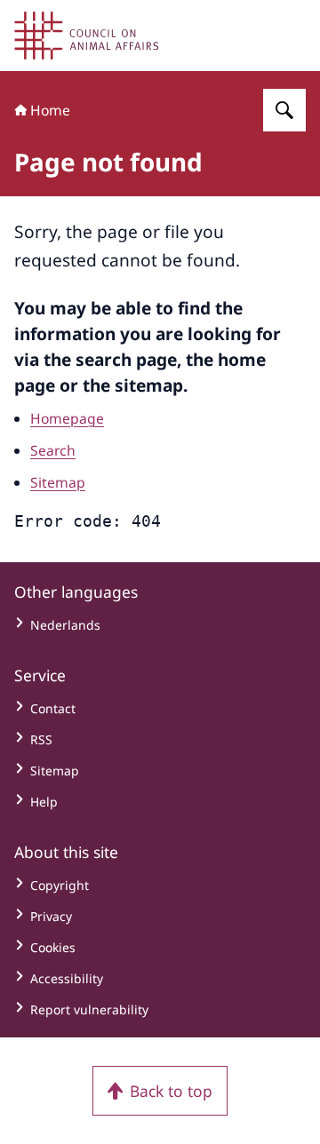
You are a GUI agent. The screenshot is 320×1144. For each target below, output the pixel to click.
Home (50, 110)
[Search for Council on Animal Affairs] (284, 110)
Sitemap (57, 482)
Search (53, 450)
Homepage (67, 418)
